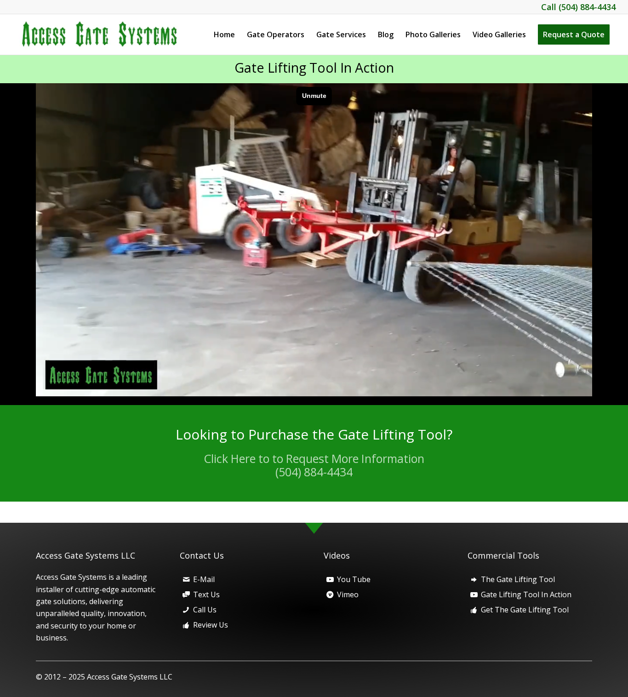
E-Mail (204, 579)
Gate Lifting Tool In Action (314, 67)
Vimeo (348, 594)
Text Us (206, 594)
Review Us (210, 625)
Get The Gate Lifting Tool (525, 610)
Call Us (205, 610)
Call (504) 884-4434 (578, 6)
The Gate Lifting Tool (518, 579)
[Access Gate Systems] (104, 34)
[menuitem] (224, 34)
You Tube (354, 579)
